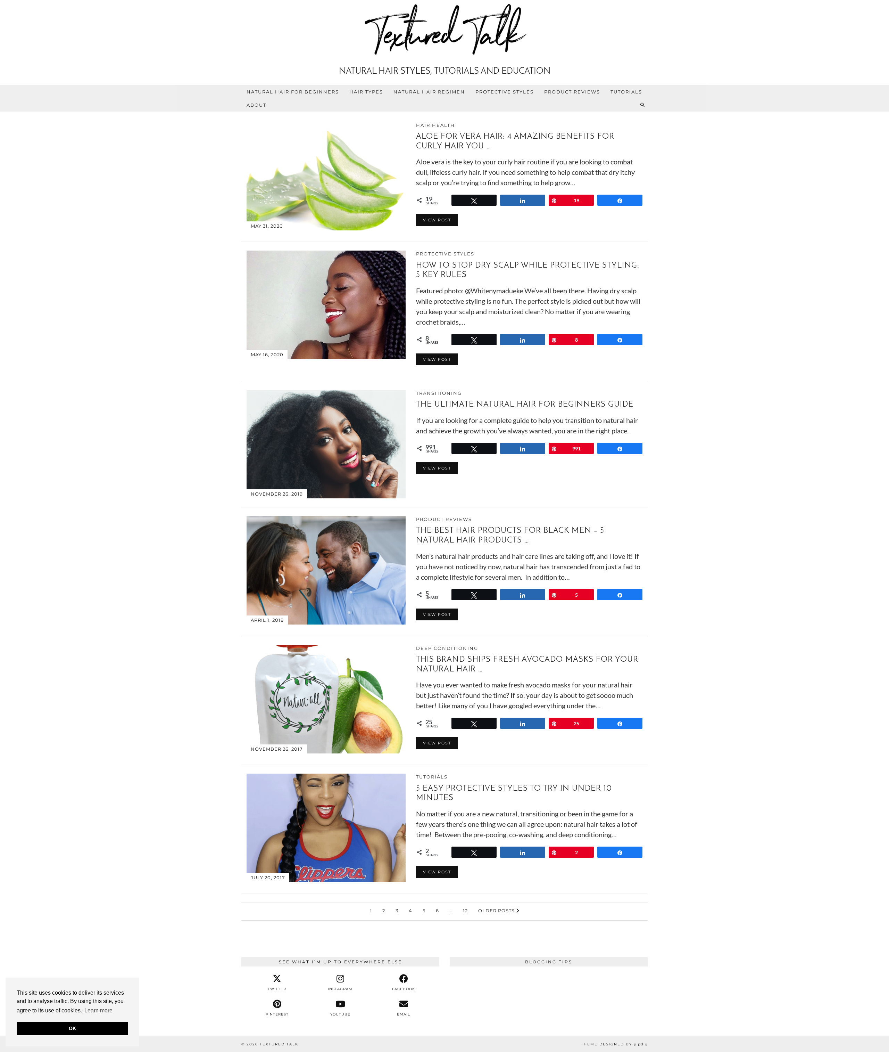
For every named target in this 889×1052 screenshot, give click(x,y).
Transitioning (439, 393)
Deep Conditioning (447, 648)
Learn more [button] (98, 1010)
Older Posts (497, 910)
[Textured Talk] (444, 31)
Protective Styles (504, 92)
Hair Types (366, 92)
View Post (437, 220)
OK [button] (72, 1028)
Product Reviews (572, 92)
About (256, 105)
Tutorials (626, 92)
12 (465, 910)
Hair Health (435, 125)
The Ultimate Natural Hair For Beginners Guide (524, 405)
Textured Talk (279, 1044)
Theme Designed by (614, 1044)
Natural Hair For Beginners (293, 92)
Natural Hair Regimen (429, 92)
